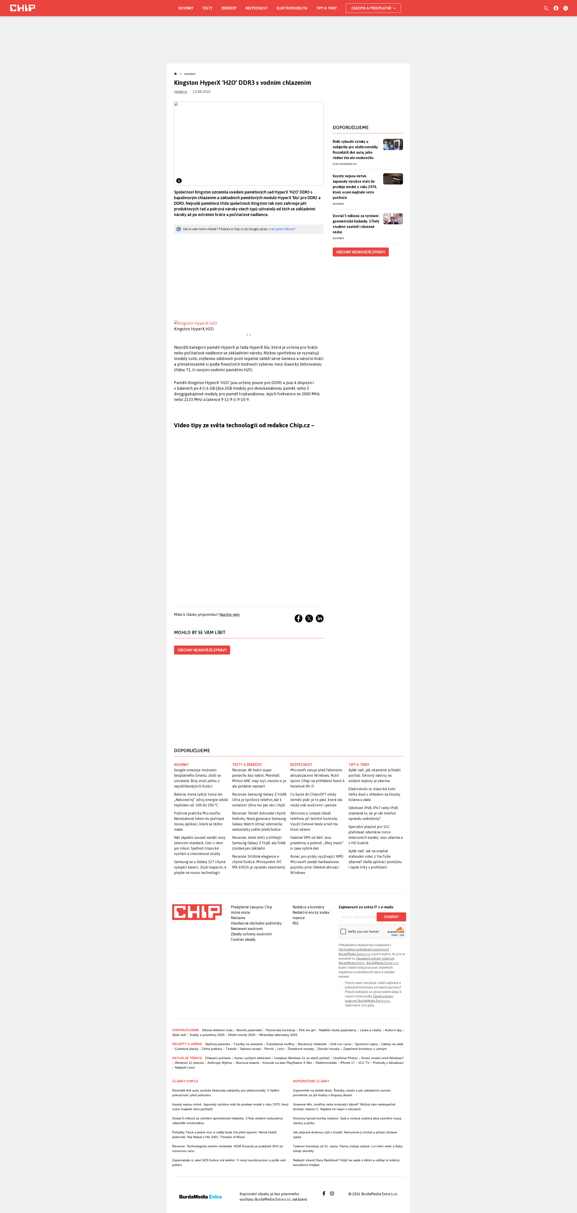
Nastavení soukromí (247, 929)
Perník (269, 1049)
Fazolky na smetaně (248, 1044)
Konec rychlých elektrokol (252, 1058)
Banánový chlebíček (312, 1044)
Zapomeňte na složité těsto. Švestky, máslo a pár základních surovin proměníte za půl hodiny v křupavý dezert (342, 1093)
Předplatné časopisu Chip (251, 907)
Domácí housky (329, 1049)
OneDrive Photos (345, 1058)
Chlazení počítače (218, 1058)
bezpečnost (301, 765)
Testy (207, 8)
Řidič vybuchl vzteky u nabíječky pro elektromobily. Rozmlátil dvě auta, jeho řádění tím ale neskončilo (355, 150)
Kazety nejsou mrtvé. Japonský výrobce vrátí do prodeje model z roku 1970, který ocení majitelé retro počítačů (355, 187)
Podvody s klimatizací (388, 1062)
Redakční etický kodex (311, 912)
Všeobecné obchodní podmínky (256, 923)
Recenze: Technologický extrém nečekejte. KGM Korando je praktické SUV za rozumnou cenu (227, 1148)
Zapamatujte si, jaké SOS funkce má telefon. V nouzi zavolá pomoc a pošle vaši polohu (229, 1162)
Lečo (280, 1049)
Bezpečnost (257, 8)
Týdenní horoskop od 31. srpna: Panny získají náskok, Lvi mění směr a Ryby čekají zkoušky (348, 1148)
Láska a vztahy (370, 1030)
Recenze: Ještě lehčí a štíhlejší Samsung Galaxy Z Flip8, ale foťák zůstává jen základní (259, 842)
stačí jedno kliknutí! (281, 229)
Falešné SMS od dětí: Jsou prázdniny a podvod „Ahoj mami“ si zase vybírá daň (316, 842)
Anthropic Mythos (219, 1062)
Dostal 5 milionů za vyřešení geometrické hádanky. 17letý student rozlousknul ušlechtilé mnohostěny (227, 1120)
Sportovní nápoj (366, 1044)
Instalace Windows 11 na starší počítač (302, 1058)
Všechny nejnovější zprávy (202, 650)
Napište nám (229, 614)
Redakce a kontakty (309, 907)
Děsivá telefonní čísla (217, 1030)
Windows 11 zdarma (189, 1062)
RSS (295, 923)
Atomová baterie (247, 1062)
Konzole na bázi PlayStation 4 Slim (287, 1062)
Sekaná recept (250, 1049)
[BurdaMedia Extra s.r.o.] (197, 912)
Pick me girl (307, 1030)
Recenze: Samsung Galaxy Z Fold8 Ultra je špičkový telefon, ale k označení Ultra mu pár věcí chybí (259, 799)
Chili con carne (340, 1044)
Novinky (186, 8)
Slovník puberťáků (249, 1030)
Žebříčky (229, 8)
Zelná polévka (212, 1049)
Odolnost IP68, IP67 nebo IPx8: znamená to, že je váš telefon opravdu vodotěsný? (373, 813)
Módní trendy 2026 (241, 1035)
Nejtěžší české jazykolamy (337, 1030)
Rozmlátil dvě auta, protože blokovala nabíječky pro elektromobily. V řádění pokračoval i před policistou (225, 1093)
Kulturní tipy (393, 1030)
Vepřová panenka (217, 1044)
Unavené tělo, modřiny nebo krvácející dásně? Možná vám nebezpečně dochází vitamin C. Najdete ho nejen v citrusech (344, 1107)
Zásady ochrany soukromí (251, 934)
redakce (180, 92)
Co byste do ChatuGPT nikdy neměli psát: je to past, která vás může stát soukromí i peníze (316, 799)
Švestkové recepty (301, 1049)
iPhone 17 (347, 1062)
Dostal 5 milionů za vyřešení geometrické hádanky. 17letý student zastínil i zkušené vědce (356, 224)
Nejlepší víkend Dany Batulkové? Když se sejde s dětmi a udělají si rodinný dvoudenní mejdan (346, 1162)
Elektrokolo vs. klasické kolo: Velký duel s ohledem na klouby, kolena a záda (374, 794)
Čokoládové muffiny (280, 1044)
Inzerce (299, 918)
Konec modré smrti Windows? (382, 1058)
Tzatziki (231, 1049)
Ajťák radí (179, 1035)
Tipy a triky (326, 8)
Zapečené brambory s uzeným (365, 1049)
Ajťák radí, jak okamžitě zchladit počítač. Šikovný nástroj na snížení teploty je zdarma (374, 775)
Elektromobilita (292, 8)
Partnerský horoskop (280, 1030)
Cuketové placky (186, 1049)
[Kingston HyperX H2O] (249, 323)
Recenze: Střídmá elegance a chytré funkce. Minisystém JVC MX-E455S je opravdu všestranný (258, 861)
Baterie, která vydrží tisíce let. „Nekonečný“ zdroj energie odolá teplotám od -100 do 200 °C (201, 799)
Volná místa (240, 912)
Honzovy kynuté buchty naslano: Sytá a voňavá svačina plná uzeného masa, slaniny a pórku (347, 1120)
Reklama (238, 918)
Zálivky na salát (392, 1044)
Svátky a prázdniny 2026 (207, 1035)
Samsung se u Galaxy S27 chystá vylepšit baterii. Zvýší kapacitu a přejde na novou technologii (200, 867)
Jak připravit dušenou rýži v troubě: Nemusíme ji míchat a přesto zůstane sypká (345, 1134)
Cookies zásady (243, 939)
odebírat (391, 917)
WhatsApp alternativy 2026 (278, 1035)
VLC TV (363, 1062)
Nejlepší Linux (185, 1067)
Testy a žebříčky (247, 765)
